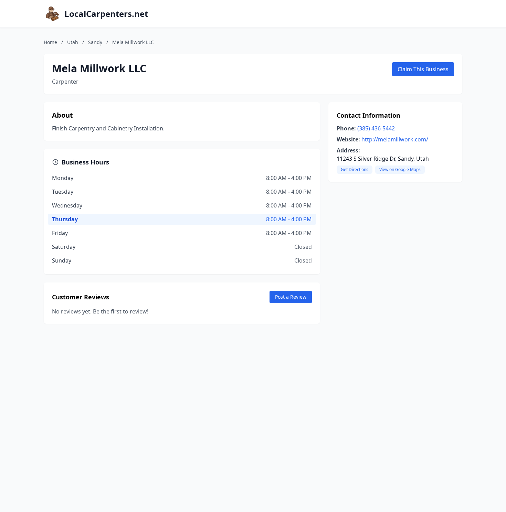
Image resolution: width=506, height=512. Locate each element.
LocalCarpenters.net (106, 13)
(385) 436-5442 (376, 128)
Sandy (95, 42)
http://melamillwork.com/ (394, 139)
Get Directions (354, 169)
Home (50, 42)
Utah (72, 42)
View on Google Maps (400, 169)
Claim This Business (423, 69)
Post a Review (290, 297)
